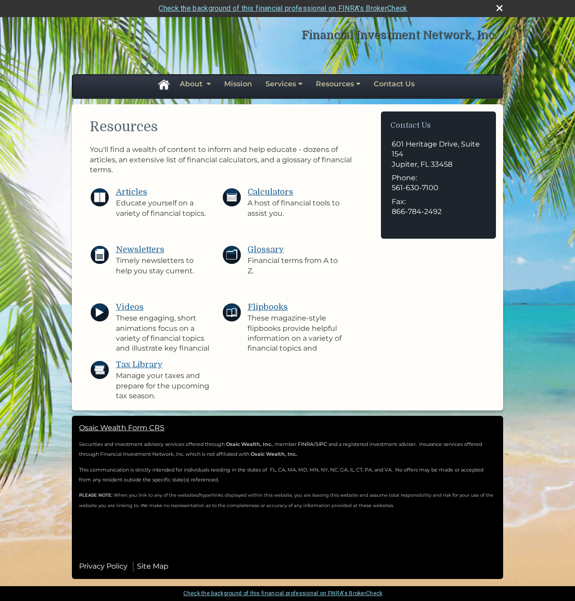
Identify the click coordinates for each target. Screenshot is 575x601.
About (192, 84)
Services (280, 84)
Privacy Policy (103, 566)
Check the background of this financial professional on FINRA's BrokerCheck (283, 8)
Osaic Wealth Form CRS (121, 427)
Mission (238, 84)
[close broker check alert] (499, 8)
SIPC (321, 444)
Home (163, 84)
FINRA (306, 444)
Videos (130, 307)
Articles (131, 191)
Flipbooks (268, 307)
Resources (335, 84)
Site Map (152, 566)
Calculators (270, 191)
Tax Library (139, 364)
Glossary (266, 249)
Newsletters (140, 249)
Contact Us (394, 84)
